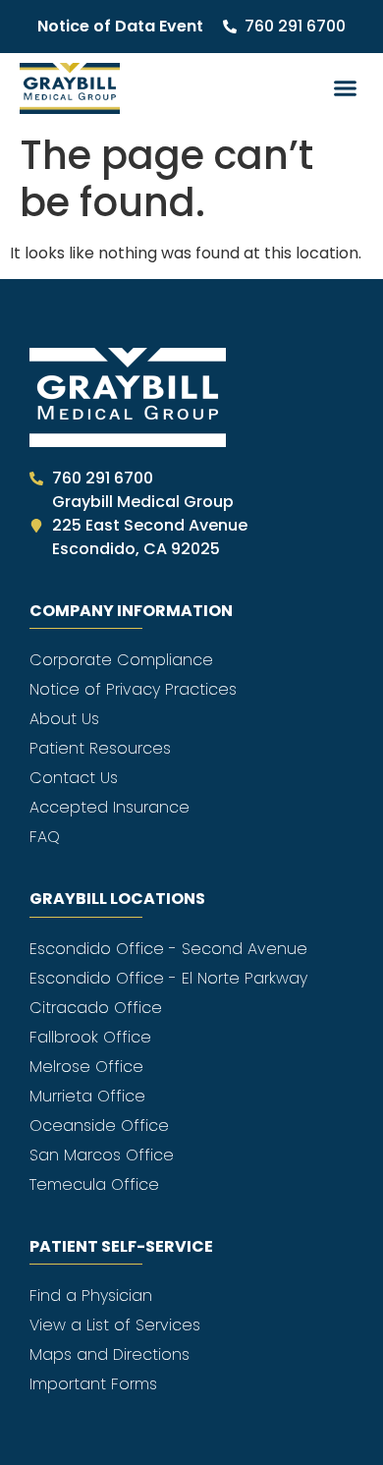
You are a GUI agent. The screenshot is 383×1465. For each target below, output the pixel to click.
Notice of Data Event (120, 26)
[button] (345, 88)
